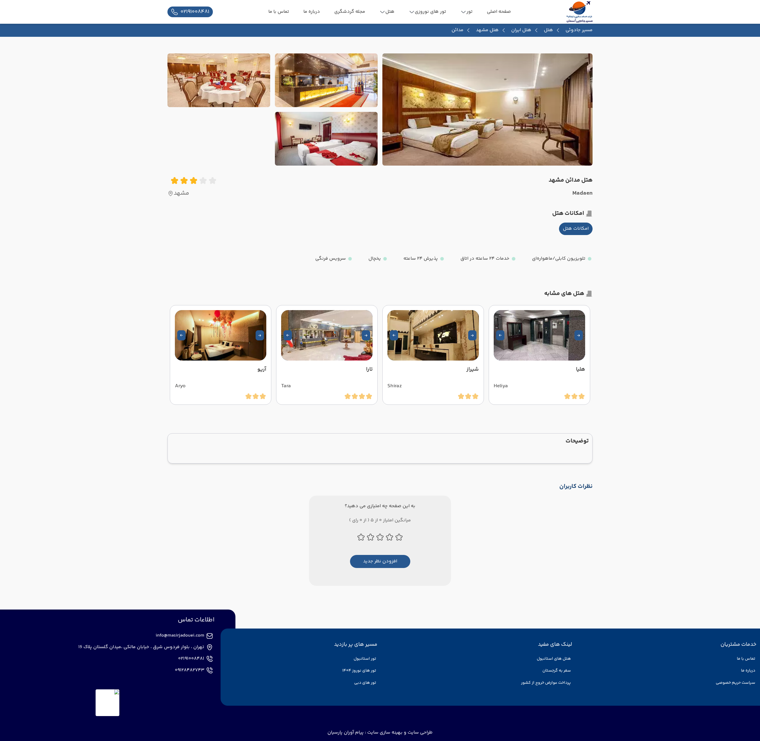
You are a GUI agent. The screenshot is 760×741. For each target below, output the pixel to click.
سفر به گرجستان (556, 670)
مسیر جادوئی (579, 30)
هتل (548, 30)
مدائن (457, 30)
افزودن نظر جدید (380, 561)
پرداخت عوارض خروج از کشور (546, 683)
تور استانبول (365, 659)
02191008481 (191, 658)
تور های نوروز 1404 (359, 670)
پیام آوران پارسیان (345, 732)
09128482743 (189, 670)
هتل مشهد (487, 30)
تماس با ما (746, 659)
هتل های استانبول (554, 659)
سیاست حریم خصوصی (735, 683)
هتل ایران (521, 30)
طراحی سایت (419, 732)
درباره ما (748, 670)
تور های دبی (365, 683)
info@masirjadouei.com (180, 635)
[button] (578, 335)
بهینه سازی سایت (384, 732)
